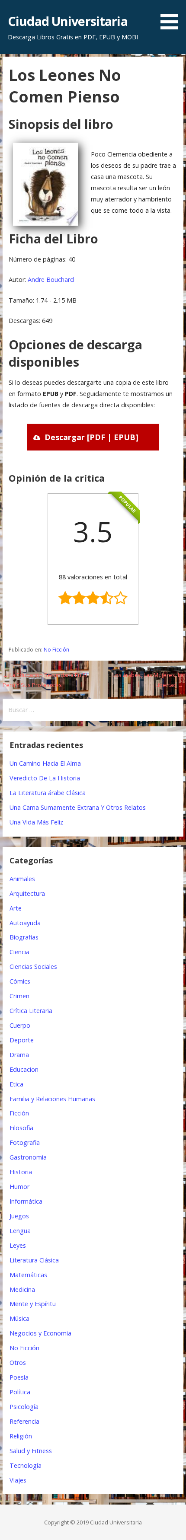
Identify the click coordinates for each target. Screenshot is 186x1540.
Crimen (19, 996)
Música (19, 1318)
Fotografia (25, 1142)
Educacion (24, 1069)
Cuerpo (20, 1025)
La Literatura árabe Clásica (48, 793)
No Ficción (56, 649)
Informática (26, 1201)
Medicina (22, 1289)
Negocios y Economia (40, 1333)
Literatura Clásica (34, 1260)
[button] (172, 16)
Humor (19, 1186)
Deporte (22, 1040)
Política (20, 1392)
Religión (21, 1436)
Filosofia (21, 1128)
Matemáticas (28, 1275)
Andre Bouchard (51, 279)
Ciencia (19, 952)
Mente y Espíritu (33, 1304)
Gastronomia (28, 1157)
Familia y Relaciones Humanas (52, 1099)
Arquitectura (27, 893)
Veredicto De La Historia (45, 778)
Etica (16, 1084)
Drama (19, 1055)
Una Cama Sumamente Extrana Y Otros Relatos (78, 807)
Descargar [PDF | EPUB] (91, 437)
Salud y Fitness (31, 1451)
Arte (16, 908)
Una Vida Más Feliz (36, 822)
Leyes (18, 1245)
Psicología (24, 1407)
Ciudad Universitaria (68, 21)
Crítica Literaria (31, 1010)
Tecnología (26, 1465)
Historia (21, 1172)
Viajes (18, 1480)
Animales (22, 879)
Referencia (24, 1421)
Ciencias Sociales (33, 966)
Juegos (19, 1216)
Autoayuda (25, 923)
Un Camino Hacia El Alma (45, 763)
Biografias (24, 937)
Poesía (19, 1377)
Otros (18, 1362)
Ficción (19, 1113)
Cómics (20, 981)
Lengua (20, 1231)
